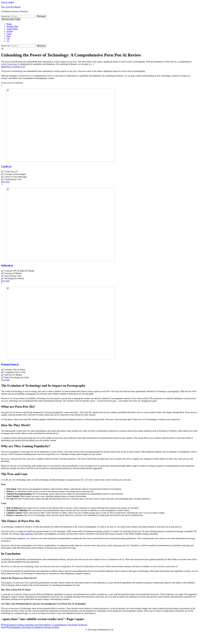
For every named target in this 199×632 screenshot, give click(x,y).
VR (8, 38)
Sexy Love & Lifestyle (11, 7)
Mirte (3, 66)
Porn (8, 36)
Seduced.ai (7, 265)
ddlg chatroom (26, 534)
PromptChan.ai (10, 364)
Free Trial (5, 182)
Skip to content (7, 2)
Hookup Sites (12, 26)
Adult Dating (12, 29)
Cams (8, 33)
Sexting (9, 31)
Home (9, 24)
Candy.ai (6, 166)
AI (7, 41)
